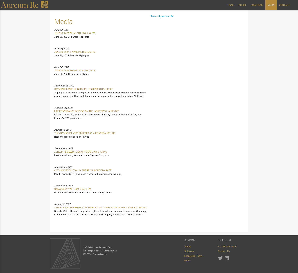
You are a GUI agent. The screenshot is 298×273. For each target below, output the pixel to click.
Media (187, 260)
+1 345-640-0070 (227, 246)
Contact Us (224, 251)
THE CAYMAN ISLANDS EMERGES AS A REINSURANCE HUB (84, 133)
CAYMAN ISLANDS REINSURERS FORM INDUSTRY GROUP (83, 89)
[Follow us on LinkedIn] (227, 259)
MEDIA (271, 4)
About (187, 246)
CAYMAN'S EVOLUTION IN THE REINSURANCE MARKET (82, 170)
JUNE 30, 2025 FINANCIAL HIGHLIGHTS (74, 33)
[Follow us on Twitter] (220, 259)
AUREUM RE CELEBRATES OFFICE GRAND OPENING (80, 151)
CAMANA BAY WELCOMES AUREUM (72, 188)
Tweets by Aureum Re (162, 16)
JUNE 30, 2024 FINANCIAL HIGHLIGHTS (74, 51)
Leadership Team (193, 255)
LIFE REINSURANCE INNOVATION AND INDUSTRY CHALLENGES (86, 111)
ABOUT (242, 4)
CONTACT (284, 4)
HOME (231, 4)
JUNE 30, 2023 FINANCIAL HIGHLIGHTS (74, 70)
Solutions (189, 251)
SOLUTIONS (257, 4)
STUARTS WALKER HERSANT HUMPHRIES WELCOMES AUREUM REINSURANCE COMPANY (100, 207)
